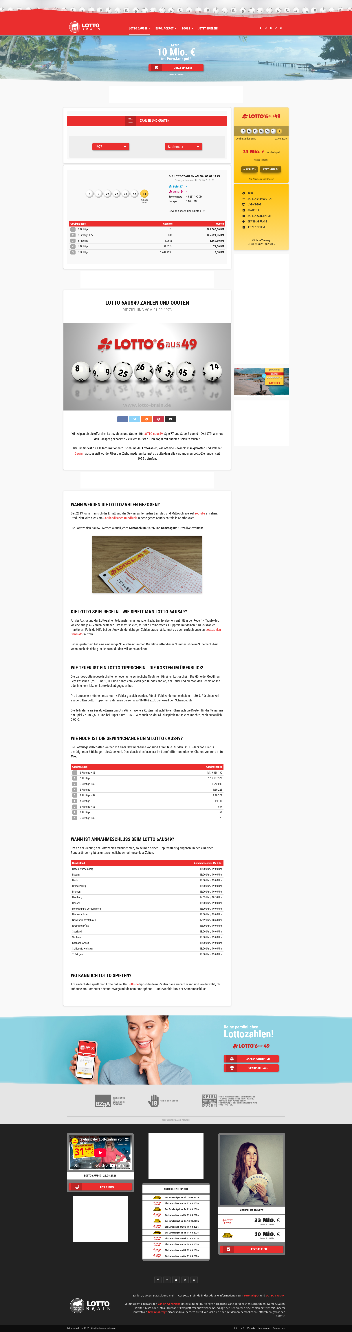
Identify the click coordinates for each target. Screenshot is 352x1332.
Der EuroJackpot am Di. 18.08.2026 (182, 1221)
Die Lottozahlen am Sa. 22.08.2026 (182, 1203)
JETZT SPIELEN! (270, 169)
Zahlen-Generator (169, 1303)
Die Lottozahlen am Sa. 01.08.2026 (182, 1256)
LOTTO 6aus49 (153, 434)
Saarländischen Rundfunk (120, 518)
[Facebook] (261, 28)
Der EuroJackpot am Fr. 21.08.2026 (182, 1209)
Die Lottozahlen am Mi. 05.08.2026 (182, 1250)
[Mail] (271, 28)
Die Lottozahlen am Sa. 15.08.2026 (182, 1226)
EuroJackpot (251, 1295)
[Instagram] (265, 28)
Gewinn (79, 453)
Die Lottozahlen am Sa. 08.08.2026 (182, 1244)
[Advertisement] (176, 94)
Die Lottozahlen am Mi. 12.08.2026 (182, 1238)
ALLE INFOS (249, 169)
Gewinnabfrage (157, 1312)
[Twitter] (281, 28)
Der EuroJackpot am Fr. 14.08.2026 (182, 1232)
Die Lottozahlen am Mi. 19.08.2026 (182, 1215)
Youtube (200, 513)
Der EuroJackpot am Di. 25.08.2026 (182, 1197)
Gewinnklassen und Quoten (185, 211)
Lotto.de (133, 984)
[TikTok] (276, 28)
